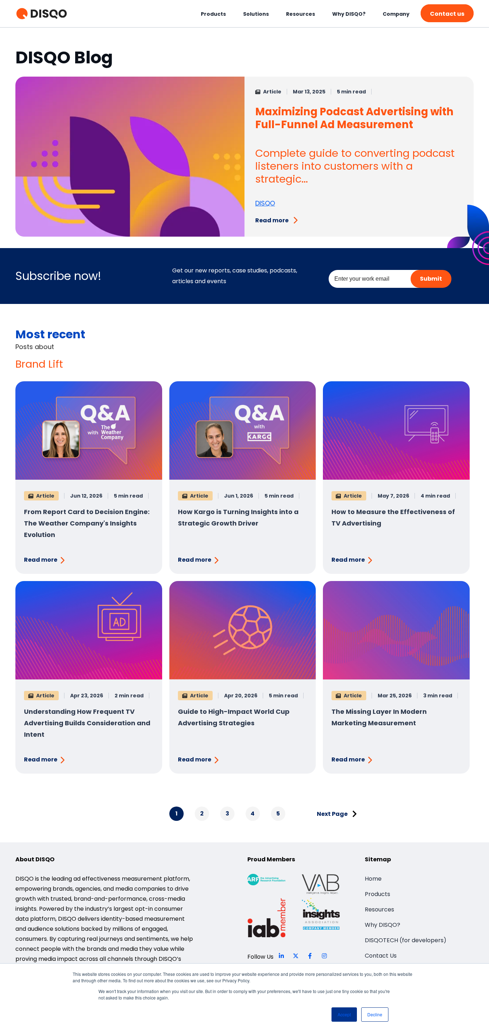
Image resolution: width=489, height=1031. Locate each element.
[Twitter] (296, 956)
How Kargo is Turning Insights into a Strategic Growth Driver (238, 517)
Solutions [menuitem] (256, 14)
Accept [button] (344, 1014)
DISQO (265, 203)
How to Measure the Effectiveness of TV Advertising (393, 517)
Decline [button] (374, 1014)
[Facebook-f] (310, 956)
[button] (447, 13)
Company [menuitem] (396, 14)
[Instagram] (324, 956)
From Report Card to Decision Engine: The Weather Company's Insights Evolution (87, 523)
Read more (272, 220)
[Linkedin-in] (281, 956)
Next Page (333, 814)
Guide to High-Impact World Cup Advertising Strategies (234, 717)
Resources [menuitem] (300, 14)
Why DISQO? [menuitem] (348, 14)
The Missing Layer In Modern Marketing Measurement (379, 717)
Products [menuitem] (213, 14)
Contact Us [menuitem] (381, 956)
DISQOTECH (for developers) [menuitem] (405, 940)
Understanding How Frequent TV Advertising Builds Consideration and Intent (87, 723)
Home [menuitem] (373, 879)
